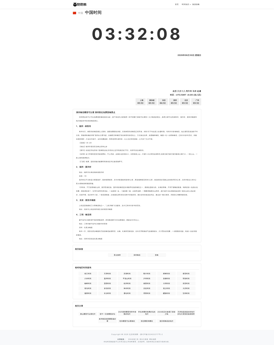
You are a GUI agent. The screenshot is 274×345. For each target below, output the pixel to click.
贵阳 (107, 283)
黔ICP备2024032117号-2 (151, 334)
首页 (177, 4)
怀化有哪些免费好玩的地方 (146, 313)
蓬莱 (87, 293)
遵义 (166, 288)
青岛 (87, 288)
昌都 (166, 278)
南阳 (146, 283)
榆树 (87, 283)
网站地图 (152, 339)
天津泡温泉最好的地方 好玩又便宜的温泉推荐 (186, 313)
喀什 (146, 274)
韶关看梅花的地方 (166, 321)
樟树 (166, 274)
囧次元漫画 (144, 339)
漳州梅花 (137, 255)
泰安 (186, 274)
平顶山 (127, 278)
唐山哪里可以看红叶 (88, 314)
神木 (127, 288)
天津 (107, 274)
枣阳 (146, 293)
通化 (127, 293)
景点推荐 (117, 255)
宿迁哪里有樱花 (147, 321)
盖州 (107, 278)
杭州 (127, 283)
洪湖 (127, 274)
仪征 (146, 288)
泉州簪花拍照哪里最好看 (107, 320)
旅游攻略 (196, 4)
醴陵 (166, 293)
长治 (107, 293)
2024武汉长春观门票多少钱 (166, 313)
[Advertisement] (137, 73)
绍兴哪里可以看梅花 (127, 321)
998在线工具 (133, 339)
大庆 (186, 288)
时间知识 (185, 4)
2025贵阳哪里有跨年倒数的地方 (127, 313)
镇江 (87, 274)
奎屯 (107, 288)
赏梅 (156, 255)
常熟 (186, 278)
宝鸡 (186, 293)
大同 (166, 283)
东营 (186, 283)
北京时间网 (133, 334)
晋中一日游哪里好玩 (107, 314)
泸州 (146, 278)
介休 (87, 278)
